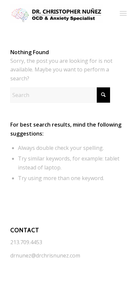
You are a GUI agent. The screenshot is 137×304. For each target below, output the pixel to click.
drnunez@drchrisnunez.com (45, 255)
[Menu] (123, 13)
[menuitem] (123, 13)
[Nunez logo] (56, 13)
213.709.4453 (26, 242)
